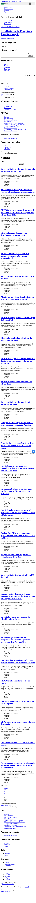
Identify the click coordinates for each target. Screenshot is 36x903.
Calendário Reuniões (10, 109)
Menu (2, 96)
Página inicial (4, 94)
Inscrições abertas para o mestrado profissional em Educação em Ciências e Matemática (18, 512)
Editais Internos (8, 121)
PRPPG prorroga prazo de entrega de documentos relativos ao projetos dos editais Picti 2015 (18, 212)
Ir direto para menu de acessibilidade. (11, 1)
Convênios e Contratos (10, 128)
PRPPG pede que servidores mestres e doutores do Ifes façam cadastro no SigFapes (18, 360)
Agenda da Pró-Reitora (10, 138)
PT (26, 79)
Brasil (6, 3)
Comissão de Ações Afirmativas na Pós (15, 129)
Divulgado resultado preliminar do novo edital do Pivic (16, 339)
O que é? (7, 853)
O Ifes (6, 104)
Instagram (7, 878)
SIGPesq (7, 146)
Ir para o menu (8, 9)
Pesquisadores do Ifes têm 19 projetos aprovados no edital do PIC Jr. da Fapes (17, 445)
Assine (6, 855)
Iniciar (6, 788)
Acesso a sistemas (9, 88)
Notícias (7, 149)
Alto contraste (8, 22)
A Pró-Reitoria (8, 106)
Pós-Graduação (8, 118)
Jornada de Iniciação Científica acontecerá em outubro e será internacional (15, 255)
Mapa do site (7, 24)
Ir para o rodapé (9, 12)
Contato (6, 86)
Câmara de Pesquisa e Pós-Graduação (14, 124)
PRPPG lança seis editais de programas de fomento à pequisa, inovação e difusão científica (15, 639)
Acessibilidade (8, 21)
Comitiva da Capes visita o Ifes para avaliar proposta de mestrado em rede (18, 661)
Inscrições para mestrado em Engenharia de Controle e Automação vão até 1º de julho (17, 468)
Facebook (7, 876)
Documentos (7, 108)
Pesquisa (6, 117)
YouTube (7, 874)
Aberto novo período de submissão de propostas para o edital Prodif (17, 298)
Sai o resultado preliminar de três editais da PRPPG (16, 403)
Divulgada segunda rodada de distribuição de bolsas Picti (14, 234)
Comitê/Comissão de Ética (11, 126)
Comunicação (8, 89)
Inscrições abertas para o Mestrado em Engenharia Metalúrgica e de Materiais (16, 491)
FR (30, 79)
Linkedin (7, 879)
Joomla (27, 887)
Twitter (7, 873)
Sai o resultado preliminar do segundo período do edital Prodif (18, 170)
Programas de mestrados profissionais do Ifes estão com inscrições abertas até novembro (18, 765)
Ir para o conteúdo (9, 7)
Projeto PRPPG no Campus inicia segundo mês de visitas (16, 555)
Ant (5, 789)
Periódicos (8, 147)
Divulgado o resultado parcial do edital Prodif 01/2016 (15, 618)
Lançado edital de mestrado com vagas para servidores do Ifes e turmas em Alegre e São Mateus (18, 596)
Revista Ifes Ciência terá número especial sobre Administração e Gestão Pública (18, 535)
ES (34, 79)
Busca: (30, 54)
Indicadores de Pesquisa (10, 131)
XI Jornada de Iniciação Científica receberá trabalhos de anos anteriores (18, 190)
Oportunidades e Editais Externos (13, 123)
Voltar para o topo (6, 805)
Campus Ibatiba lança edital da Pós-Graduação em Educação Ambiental (17, 423)
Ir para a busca (8, 10)
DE (32, 79)
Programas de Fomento (10, 120)
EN (28, 79)
